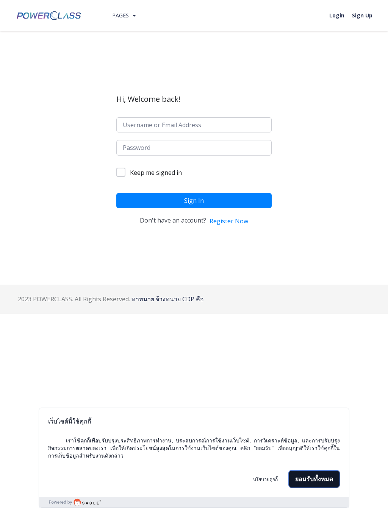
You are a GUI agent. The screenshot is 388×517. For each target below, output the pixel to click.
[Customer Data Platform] (194, 502)
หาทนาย (142, 299)
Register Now (229, 221)
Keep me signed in (156, 172)
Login (336, 15)
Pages (120, 15)
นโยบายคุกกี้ (265, 479)
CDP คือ (193, 299)
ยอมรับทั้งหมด (314, 479)
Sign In (194, 200)
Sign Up (362, 15)
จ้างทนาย (168, 299)
